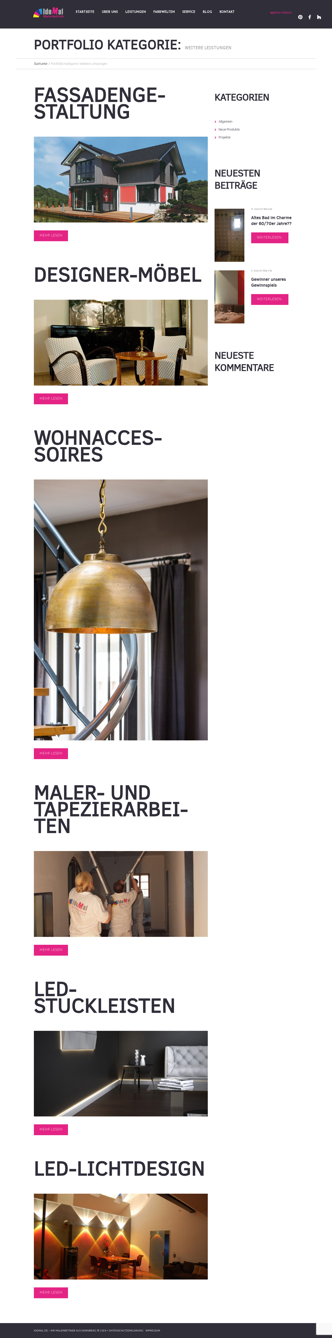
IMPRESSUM (152, 1330)
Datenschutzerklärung (126, 1330)
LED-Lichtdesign (119, 1168)
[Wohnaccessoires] (121, 610)
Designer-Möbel (117, 274)
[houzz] (319, 17)
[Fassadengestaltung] (121, 179)
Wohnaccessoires (98, 446)
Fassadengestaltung (100, 103)
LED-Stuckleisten (104, 997)
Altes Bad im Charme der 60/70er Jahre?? (271, 220)
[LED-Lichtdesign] (121, 1237)
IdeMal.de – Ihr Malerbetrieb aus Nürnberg (65, 1330)
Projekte (225, 137)
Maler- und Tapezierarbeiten (111, 809)
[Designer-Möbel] (121, 343)
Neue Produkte (229, 129)
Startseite (40, 63)
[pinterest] (300, 17)
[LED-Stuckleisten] (121, 1074)
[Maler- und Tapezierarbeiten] (121, 894)
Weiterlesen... (270, 237)
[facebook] (309, 17)
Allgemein (225, 121)
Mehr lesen (51, 235)
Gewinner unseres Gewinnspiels (268, 282)
